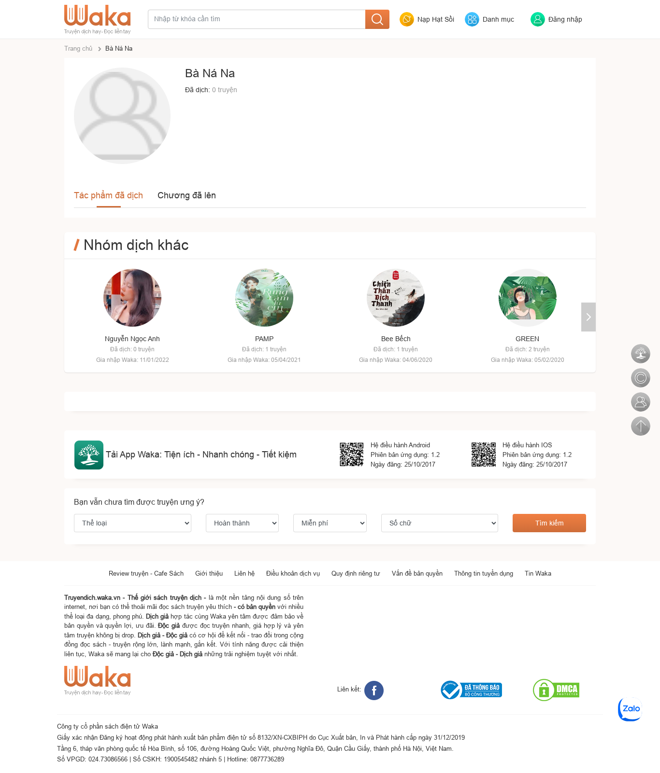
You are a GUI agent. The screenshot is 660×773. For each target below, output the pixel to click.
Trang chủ (78, 48)
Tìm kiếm (549, 523)
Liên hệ (244, 573)
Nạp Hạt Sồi (435, 19)
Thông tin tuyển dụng (483, 573)
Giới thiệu (209, 573)
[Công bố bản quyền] (639, 372)
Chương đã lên (187, 195)
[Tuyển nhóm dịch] (639, 396)
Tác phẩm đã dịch (108, 195)
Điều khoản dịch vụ (293, 573)
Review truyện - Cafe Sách (146, 573)
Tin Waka (538, 573)
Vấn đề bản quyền (417, 573)
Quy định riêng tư (355, 573)
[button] (588, 317)
